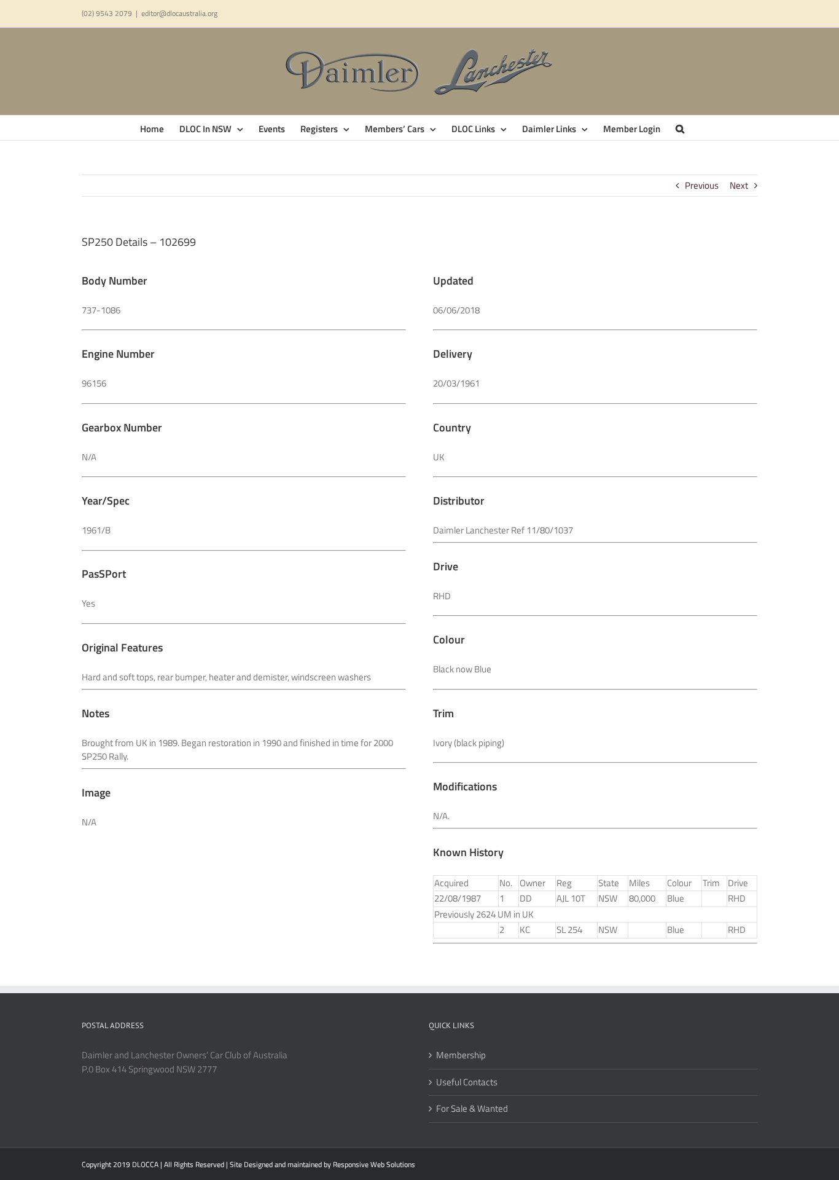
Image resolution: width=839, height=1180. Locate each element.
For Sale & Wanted (472, 1108)
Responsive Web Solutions (374, 1164)
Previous (702, 185)
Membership (461, 1055)
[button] (680, 128)
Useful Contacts (467, 1082)
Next (739, 185)
